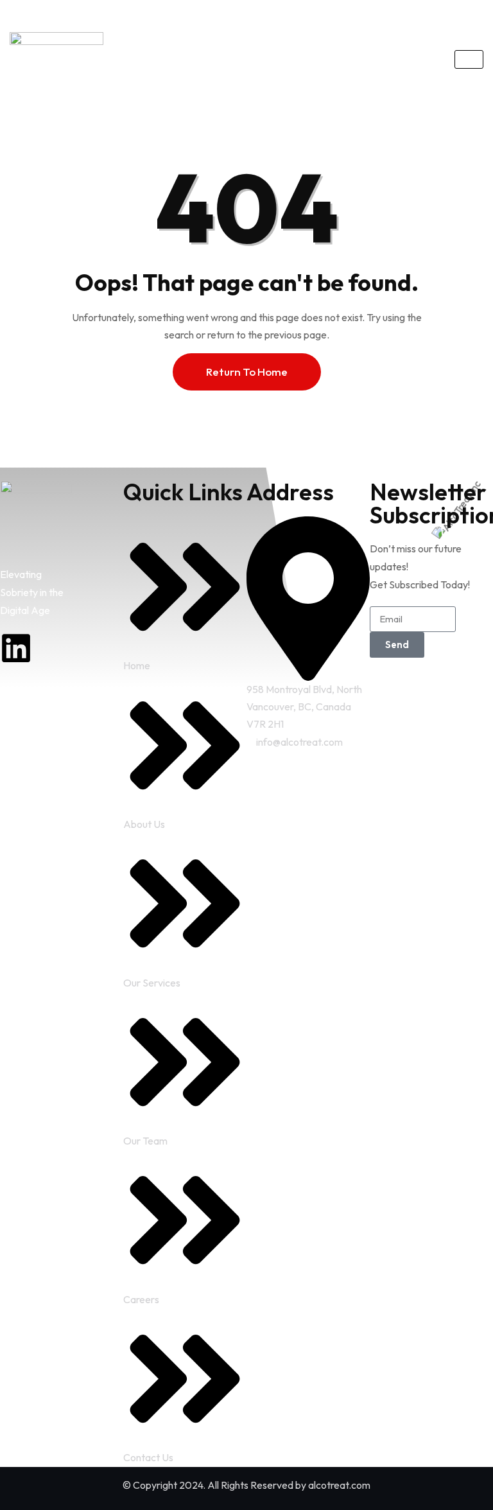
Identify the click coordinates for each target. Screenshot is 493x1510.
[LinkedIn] (141, 11)
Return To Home (247, 371)
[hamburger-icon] (468, 59)
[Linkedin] (16, 648)
